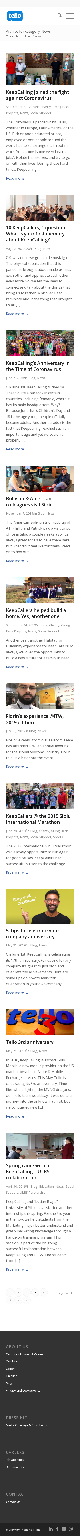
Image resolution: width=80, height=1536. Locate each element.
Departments (15, 1467)
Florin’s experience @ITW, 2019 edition (35, 719)
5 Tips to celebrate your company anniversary (32, 933)
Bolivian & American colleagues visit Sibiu (29, 501)
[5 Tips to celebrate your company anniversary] (40, 922)
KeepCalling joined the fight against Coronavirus (37, 95)
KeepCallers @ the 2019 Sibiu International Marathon (38, 819)
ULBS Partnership (33, 1192)
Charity (45, 107)
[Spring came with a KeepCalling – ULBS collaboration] (40, 1157)
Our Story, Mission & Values (24, 1354)
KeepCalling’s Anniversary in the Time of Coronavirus (38, 366)
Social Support (40, 113)
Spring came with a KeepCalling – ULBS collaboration (27, 1171)
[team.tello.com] (33, 16)
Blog (37, 248)
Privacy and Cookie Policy (23, 1390)
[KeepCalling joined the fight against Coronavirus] (40, 83)
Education (46, 1186)
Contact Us (13, 1502)
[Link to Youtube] (64, 1529)
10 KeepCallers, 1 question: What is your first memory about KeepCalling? (36, 233)
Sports (58, 837)
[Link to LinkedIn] (50, 1529)
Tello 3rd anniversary (30, 1042)
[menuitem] (57, 16)
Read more (17, 178)
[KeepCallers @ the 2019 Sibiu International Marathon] (40, 808)
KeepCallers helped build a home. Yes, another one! (36, 613)
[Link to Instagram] (70, 1529)
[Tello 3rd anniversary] (40, 1034)
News (24, 113)
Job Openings (15, 1460)
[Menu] (68, 16)
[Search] (57, 16)
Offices (11, 1369)
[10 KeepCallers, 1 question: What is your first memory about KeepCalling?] (40, 219)
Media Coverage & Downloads (26, 1425)
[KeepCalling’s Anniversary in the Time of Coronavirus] (40, 355)
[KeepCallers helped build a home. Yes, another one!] (40, 602)
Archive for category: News (28, 31)
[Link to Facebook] (57, 1529)
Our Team (12, 1361)
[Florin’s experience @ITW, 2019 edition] (40, 708)
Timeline (11, 1376)
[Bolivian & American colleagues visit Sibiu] (40, 490)
